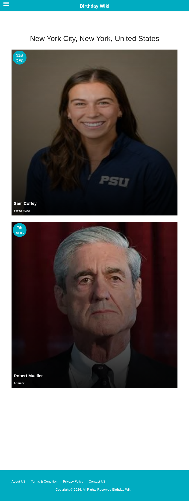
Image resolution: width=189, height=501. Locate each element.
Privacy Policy (73, 481)
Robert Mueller (28, 376)
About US (18, 481)
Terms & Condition (44, 481)
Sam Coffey (25, 203)
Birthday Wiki (94, 6)
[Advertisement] (94, 429)
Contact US (97, 481)
